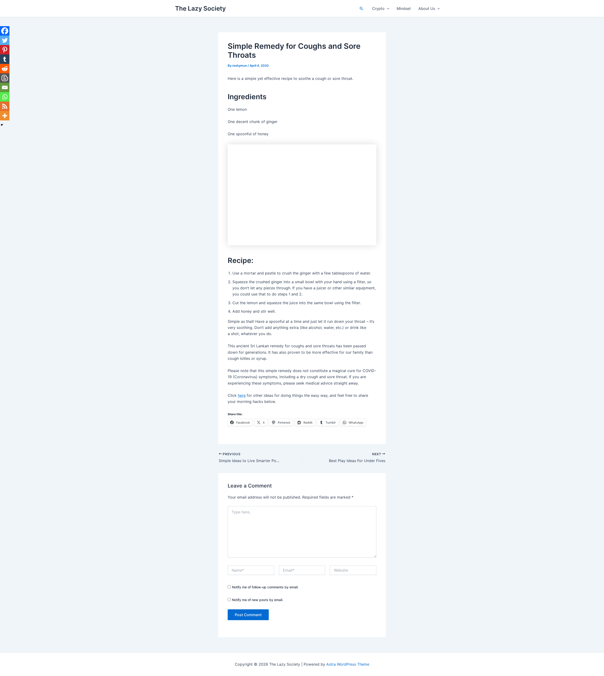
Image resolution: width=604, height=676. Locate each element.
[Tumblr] (4, 59)
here (242, 395)
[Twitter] (4, 40)
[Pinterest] (4, 49)
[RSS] (4, 106)
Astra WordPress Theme (347, 664)
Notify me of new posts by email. (257, 600)
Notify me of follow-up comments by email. (265, 587)
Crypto (378, 8)
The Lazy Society (200, 8)
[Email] (4, 87)
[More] (4, 115)
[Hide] (2, 125)
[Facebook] (4, 31)
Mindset (404, 8)
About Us (426, 8)
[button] (361, 8)
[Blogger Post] (4, 78)
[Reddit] (4, 68)
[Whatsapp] (4, 97)
